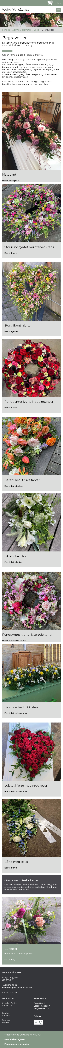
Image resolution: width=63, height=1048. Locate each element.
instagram (40, 1022)
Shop (36, 30)
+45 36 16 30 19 (9, 985)
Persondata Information (17, 1044)
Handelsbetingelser (14, 1039)
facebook (36, 1022)
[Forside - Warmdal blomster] (15, 10)
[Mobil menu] (58, 10)
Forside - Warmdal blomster (16, 30)
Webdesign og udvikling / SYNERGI (22, 1034)
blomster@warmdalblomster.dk (18, 987)
